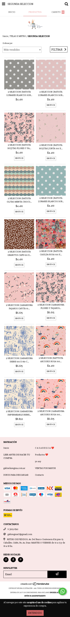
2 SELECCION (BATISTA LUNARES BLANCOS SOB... (19, 93)
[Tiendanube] (35, 585)
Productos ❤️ (41, 454)
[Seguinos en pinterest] (20, 559)
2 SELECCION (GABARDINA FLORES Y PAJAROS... (51, 306)
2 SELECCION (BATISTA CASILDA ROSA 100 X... (50, 253)
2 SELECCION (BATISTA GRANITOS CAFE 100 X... (19, 253)
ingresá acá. (55, 593)
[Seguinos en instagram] (5, 559)
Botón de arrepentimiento (35, 596)
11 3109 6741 (12, 529)
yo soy (38, 461)
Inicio (5, 36)
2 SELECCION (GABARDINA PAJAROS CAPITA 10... (19, 307)
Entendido (35, 612)
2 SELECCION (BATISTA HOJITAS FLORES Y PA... (19, 147)
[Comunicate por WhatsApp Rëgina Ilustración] (62, 591)
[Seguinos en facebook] (13, 559)
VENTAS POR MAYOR (45, 468)
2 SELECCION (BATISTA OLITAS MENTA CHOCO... (19, 200)
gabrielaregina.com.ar (14, 468)
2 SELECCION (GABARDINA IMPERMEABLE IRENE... (19, 413)
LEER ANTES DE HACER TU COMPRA (16, 456)
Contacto (39, 474)
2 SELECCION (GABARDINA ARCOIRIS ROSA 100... (51, 413)
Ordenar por (7, 43)
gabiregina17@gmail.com (19, 534)
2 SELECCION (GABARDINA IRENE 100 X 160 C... (19, 360)
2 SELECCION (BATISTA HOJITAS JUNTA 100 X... (51, 147)
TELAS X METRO (18, 36)
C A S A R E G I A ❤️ (44, 448)
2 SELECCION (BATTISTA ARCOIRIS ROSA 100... (51, 360)
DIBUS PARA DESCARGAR (15, 474)
